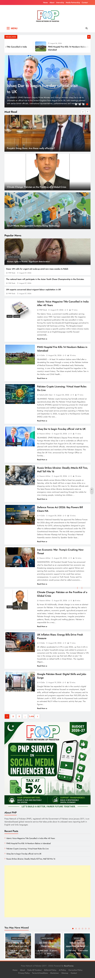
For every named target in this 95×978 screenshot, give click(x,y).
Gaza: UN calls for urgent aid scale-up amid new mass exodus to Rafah (37, 268)
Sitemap (64, 973)
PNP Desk (11, 273)
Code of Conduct (34, 970)
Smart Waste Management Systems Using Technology (33, 187)
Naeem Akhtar (44, 433)
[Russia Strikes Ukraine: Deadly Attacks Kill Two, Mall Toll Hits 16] (20, 475)
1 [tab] (76, 104)
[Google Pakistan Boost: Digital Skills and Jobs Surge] (20, 682)
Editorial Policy (50, 970)
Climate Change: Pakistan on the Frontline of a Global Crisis (36, 148)
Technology (19, 689)
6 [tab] (89, 928)
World (16, 79)
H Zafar (42, 355)
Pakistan (17, 362)
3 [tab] (84, 104)
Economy (11, 401)
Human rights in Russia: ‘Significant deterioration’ (28, 261)
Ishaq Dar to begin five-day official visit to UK (61, 429)
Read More (41, 339)
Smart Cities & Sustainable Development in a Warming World (37, 225)
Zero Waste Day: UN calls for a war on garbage (18, 946)
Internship (60, 2)
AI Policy (62, 970)
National (10, 444)
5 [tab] (85, 928)
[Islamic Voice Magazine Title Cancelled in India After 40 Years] (20, 309)
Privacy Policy (24, 973)
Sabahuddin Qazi (46, 395)
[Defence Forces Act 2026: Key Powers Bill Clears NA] (20, 515)
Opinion (17, 607)
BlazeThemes (68, 966)
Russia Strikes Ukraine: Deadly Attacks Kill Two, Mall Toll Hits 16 (30, 858)
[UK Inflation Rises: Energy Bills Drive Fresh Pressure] (20, 642)
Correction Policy (75, 970)
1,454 (31, 716)
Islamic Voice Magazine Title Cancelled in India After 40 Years (42, 89)
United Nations (14, 257)
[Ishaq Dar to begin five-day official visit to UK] (20, 436)
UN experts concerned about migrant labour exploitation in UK (33, 289)
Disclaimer (54, 973)
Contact (85, 2)
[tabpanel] (47, 81)
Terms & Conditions (40, 973)
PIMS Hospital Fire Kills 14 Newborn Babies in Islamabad (28, 843)
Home (45, 2)
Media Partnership (73, 2)
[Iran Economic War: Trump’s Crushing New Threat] (20, 557)
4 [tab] (87, 104)
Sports (77, 938)
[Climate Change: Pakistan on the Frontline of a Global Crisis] (20, 600)
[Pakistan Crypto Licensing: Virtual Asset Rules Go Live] (20, 394)
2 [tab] (80, 104)
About (52, 2)
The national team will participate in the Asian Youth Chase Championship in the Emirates (45, 279)
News (10, 79)
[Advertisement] (47, 891)
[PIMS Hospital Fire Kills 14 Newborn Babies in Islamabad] (28, 46)
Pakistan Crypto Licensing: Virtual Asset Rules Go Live (27, 848)
